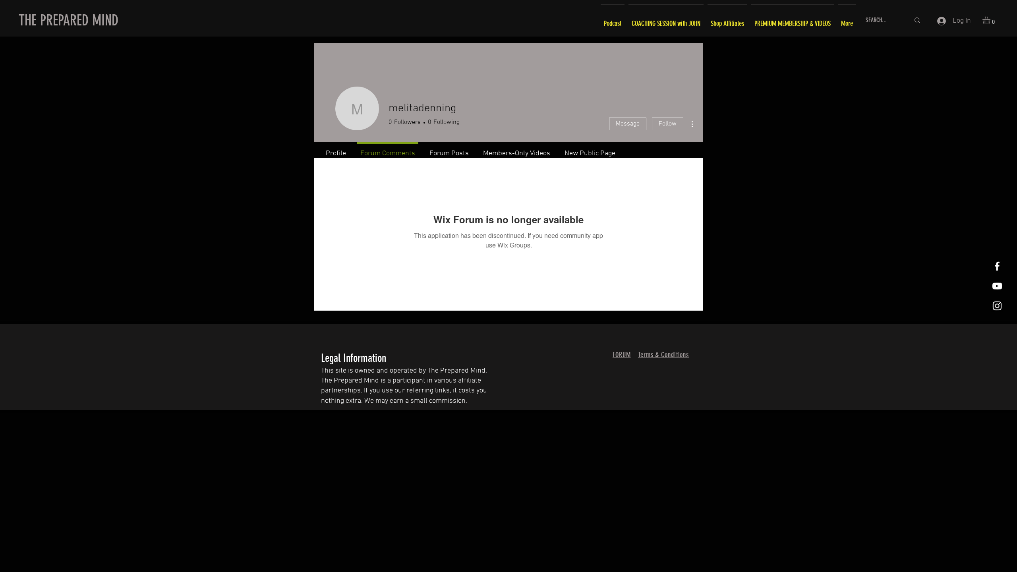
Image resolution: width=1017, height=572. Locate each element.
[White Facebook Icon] (997, 266)
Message (628, 124)
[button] (991, 20)
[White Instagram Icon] (997, 306)
